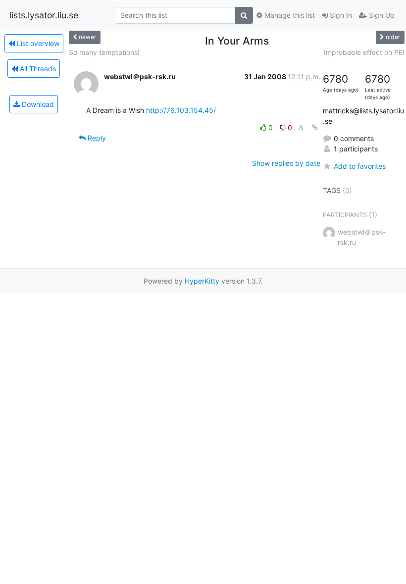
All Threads (37, 68)
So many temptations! (104, 52)
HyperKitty (202, 281)
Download (37, 104)
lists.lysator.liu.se (43, 15)
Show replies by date (286, 163)
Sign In (340, 15)
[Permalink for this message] (314, 127)
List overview (37, 43)
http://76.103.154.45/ (181, 110)
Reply (96, 138)
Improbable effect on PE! (364, 52)
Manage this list (288, 15)
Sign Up (381, 15)
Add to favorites (360, 166)
